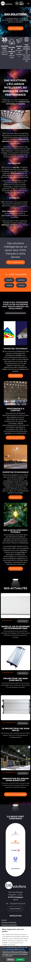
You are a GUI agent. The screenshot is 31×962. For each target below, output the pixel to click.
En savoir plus (15, 569)
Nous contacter (15, 28)
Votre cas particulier (15, 438)
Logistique (21, 280)
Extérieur (21, 285)
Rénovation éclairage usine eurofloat (15, 779)
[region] (15, 944)
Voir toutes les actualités (15, 794)
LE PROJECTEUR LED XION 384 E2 (15, 729)
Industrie (9, 280)
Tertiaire (9, 285)
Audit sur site (15, 497)
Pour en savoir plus (15, 262)
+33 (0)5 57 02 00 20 (17, 904)
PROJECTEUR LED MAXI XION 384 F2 (15, 679)
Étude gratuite (15, 376)
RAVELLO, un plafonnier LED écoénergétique (15, 627)
